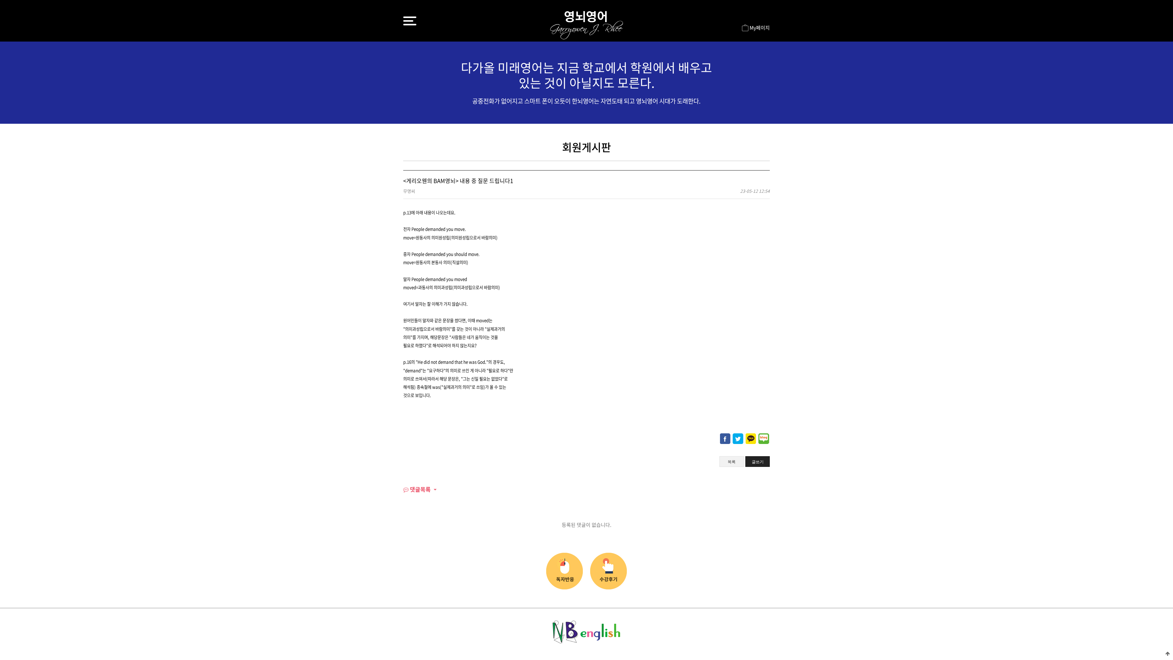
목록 (732, 462)
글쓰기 (758, 462)
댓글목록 (420, 489)
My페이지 (759, 27)
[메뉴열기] (409, 21)
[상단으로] (1167, 653)
